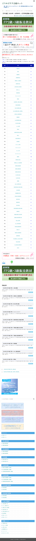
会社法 (18, 247)
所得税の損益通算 (18, 165)
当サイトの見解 (5, 525)
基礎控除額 (18, 235)
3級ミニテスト (4, 517)
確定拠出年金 (18, 83)
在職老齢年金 (18, 77)
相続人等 (18, 229)
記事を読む (30, 292)
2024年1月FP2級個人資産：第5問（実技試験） (12, 371)
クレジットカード (18, 95)
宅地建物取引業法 (18, 193)
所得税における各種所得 (18, 162)
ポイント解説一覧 (5, 505)
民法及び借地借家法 (18, 196)
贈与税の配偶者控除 (18, 226)
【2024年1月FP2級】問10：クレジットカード (11, 311)
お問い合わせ (4, 527)
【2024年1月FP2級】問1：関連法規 (10, 369)
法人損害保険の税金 (18, 120)
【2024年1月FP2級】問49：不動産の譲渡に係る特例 (13, 327)
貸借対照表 (18, 92)
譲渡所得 (18, 211)
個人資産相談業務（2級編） (7, 469)
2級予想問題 (4, 487)
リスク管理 (18, 126)
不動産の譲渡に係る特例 (18, 214)
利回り (18, 135)
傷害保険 (18, 117)
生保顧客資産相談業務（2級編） (7, 471)
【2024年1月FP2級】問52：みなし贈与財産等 (11, 351)
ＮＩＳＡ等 (18, 150)
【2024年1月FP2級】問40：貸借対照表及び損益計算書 (13, 319)
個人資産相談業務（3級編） (7, 479)
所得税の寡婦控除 (18, 168)
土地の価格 (18, 190)
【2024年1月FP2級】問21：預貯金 (9, 359)
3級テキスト (4, 437)
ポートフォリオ (18, 147)
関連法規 (18, 68)
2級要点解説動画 (5, 443)
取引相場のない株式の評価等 (18, 238)
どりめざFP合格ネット (17, 539)
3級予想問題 (4, 489)
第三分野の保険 (18, 123)
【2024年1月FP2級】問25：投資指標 (10, 343)
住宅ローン (18, 89)
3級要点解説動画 (5, 445)
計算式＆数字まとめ (5, 511)
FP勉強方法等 (4, 523)
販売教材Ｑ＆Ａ (5, 529)
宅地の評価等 (18, 241)
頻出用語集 (4, 513)
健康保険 (18, 74)
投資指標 (18, 141)
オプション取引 (18, 144)
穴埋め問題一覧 (5, 503)
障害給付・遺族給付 (18, 80)
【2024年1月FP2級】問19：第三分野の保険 (11, 303)
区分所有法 (18, 205)
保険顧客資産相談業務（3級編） (7, 481)
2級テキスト (4, 435)
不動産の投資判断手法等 (18, 217)
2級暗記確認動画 (5, 451)
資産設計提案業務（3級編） (7, 477)
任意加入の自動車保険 (18, 114)
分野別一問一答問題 (5, 507)
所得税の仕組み (18, 159)
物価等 (18, 156)
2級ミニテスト (4, 515)
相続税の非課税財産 (18, 232)
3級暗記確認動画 (5, 453)
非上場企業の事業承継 (18, 244)
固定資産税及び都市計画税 (18, 208)
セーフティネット (18, 153)
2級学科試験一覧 (5, 459)
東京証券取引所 (18, 138)
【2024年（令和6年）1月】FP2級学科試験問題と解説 (24, 15)
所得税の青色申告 (18, 171)
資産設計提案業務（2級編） (7, 467)
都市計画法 (18, 199)
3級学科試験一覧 (5, 461)
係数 (18, 71)
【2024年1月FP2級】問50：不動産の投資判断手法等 (13, 335)
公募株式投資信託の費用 (18, 132)
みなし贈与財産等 (18, 223)
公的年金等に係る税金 (18, 86)
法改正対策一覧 (5, 509)
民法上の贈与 (18, 220)
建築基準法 (18, 202)
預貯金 (18, 129)
